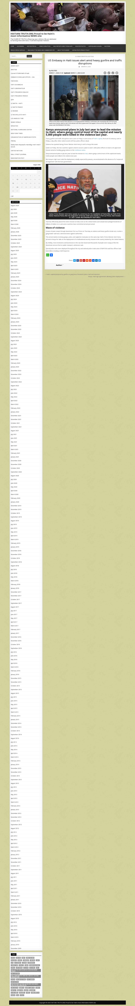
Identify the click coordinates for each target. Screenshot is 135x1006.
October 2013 (15, 776)
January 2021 (15, 457)
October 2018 (15, 558)
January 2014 (15, 764)
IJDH (12, 99)
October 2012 (15, 821)
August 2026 (15, 205)
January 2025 (15, 277)
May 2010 (14, 930)
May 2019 (14, 532)
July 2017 (14, 611)
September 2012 (16, 824)
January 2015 (15, 719)
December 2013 (16, 768)
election (26, 968)
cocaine (24, 963)
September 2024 (16, 292)
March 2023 (14, 359)
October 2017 (15, 599)
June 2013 (14, 791)
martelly (13, 990)
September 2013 (16, 779)
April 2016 (14, 663)
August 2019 (15, 521)
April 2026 (14, 220)
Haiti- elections (15, 973)
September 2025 (16, 247)
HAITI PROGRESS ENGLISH (19, 92)
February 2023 (15, 363)
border (20, 960)
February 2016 (15, 671)
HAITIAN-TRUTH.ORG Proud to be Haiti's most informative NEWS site (32, 34)
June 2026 (14, 213)
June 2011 (14, 881)
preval (28, 993)
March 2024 (14, 314)
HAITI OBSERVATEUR (18, 88)
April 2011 (14, 888)
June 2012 (14, 836)
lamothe (22, 988)
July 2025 (14, 254)
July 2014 (14, 742)
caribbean (25, 960)
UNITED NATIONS (16, 150)
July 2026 (14, 209)
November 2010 (16, 907)
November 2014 (16, 727)
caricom (32, 960)
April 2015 (14, 708)
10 (17, 179)
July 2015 (14, 697)
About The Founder (63, 50)
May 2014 (14, 749)
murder (26, 990)
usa (17, 995)
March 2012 (14, 847)
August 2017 (15, 607)
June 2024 (14, 303)
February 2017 (15, 629)
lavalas (38, 988)
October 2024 (15, 288)
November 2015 (16, 682)
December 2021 (16, 415)
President (22, 993)
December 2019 (16, 506)
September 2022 (16, 382)
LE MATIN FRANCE (17, 107)
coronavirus (31, 963)
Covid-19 (21, 965)
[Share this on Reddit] (87, 260)
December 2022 (16, 370)
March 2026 (14, 224)
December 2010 (16, 903)
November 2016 (16, 641)
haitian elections (21, 979)
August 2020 (15, 476)
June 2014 (14, 746)
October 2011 (15, 866)
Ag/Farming (20, 46)
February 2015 (15, 716)
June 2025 (14, 258)
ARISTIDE (14, 69)
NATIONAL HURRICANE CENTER (21, 129)
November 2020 (16, 464)
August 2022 (15, 385)
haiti (37, 968)
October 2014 (15, 731)
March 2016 (14, 667)
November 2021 (16, 419)
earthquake (19, 968)
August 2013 (15, 783)
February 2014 (15, 761)
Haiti (86, 153)
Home (12, 46)
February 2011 (15, 896)
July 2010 (14, 922)
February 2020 (15, 498)
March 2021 (14, 449)
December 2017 (16, 592)
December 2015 (16, 678)
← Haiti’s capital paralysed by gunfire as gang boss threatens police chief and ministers (72, 274)
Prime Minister (35, 993)
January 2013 (15, 809)
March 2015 (14, 712)
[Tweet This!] (74, 260)
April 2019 (14, 536)
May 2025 (14, 262)
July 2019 (14, 524)
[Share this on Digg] (93, 260)
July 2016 (14, 652)
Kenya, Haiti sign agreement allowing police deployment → (106, 276)
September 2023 (16, 337)
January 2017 (15, 633)
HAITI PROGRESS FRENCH (19, 96)
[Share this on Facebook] (77, 260)
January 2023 (15, 367)
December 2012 (16, 813)
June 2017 (14, 614)
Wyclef (22, 995)
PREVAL (13, 141)
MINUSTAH (14, 126)
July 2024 (14, 299)
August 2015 (15, 693)
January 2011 (15, 899)
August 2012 (15, 828)
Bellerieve (13, 960)
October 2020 (15, 468)
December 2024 (16, 280)
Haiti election (14, 982)
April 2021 (14, 445)
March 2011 (14, 892)
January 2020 (15, 502)
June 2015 (14, 701)
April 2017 (14, 622)
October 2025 (15, 243)
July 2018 (14, 569)
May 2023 (14, 352)
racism (13, 995)
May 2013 (14, 794)
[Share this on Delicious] (99, 260)
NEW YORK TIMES (17, 133)
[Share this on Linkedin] (96, 260)
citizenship (18, 963)
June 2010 (14, 926)
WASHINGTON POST (17, 158)
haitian (13, 979)
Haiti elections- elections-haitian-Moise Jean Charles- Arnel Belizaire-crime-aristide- (24, 984)
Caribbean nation (80, 150)
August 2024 (15, 295)
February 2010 (15, 941)
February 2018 (15, 584)
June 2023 (14, 348)
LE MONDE (14, 111)
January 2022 (15, 412)
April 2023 (14, 355)
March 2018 (14, 581)
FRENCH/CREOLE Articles (18, 50)
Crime (26, 965)
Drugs (13, 968)
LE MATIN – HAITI (16, 103)
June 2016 (14, 656)
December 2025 (16, 235)
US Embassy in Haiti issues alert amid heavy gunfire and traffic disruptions (85, 62)
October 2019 (15, 513)
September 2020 (16, 472)
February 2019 (15, 543)
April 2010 (14, 933)
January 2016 (15, 674)
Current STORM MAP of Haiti (20, 73)
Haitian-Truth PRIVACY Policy (81, 50)
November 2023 (16, 329)
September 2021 (16, 427)
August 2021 (15, 430)
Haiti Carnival (30, 979)
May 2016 (14, 659)
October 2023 (15, 333)
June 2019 (14, 528)
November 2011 (16, 862)
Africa (12, 958)
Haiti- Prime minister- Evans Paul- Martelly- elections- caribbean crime (25, 976)
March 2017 (14, 626)
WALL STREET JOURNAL (18, 154)
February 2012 (15, 851)
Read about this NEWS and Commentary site (41, 50)
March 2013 (14, 802)
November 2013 (16, 772)
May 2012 (14, 839)
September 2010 (16, 914)
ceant (37, 960)
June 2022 (14, 393)
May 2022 (14, 397)
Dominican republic (34, 965)
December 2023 (16, 325)
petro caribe (14, 993)
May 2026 (14, 217)
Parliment (32, 990)
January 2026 (15, 232)
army (23, 958)
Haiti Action (14, 81)
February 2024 (15, 318)
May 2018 (14, 577)
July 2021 (14, 434)
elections (32, 968)
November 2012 (16, 817)
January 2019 (15, 547)
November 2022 (16, 374)
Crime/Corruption (44, 46)
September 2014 (16, 734)
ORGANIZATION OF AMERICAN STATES (23, 137)
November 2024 (16, 284)
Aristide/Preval (31, 46)
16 (13, 183)
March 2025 (14, 269)
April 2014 (14, 753)
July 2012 (14, 832)
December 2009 (16, 948)
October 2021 (15, 423)
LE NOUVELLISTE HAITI (18, 114)
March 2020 (14, 494)
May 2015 (14, 704)
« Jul (12, 196)
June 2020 (14, 483)
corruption (14, 965)
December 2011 (16, 858)
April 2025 (14, 265)
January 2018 (15, 588)
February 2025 (15, 273)
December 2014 (16, 723)
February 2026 (15, 228)
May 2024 (14, 307)
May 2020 (14, 487)
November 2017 (16, 596)
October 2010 (15, 911)
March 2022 (14, 404)
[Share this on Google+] (81, 260)
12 (26, 179)
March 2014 (14, 757)
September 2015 (16, 689)
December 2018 (16, 551)
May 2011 (14, 884)
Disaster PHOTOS (80, 46)
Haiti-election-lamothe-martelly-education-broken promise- (24, 970)
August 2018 (15, 566)
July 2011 (14, 877)
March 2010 (14, 937)
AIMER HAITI (15, 66)
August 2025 (15, 250)
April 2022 (14, 400)
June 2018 (14, 573)
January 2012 (15, 854)
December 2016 (16, 637)
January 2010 (15, 945)
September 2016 (16, 648)
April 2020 (14, 491)
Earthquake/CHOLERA (95, 46)
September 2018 (16, 562)
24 (17, 187)
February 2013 (15, 806)
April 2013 (14, 798)
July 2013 (14, 787)
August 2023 (15, 340)
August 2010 (15, 918)
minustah (20, 990)
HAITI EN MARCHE (17, 84)
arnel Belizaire (30, 958)
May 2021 (14, 442)
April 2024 (14, 310)
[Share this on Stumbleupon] (90, 260)
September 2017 (16, 603)
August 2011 (15, 873)
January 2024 (15, 322)
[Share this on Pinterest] (84, 260)
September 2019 (16, 517)
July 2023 (14, 344)
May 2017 (14, 618)
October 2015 (15, 686)
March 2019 (14, 539)
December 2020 (16, 460)
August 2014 (15, 738)
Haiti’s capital (98, 138)
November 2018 (16, 554)
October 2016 (15, 644)
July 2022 (14, 389)
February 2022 (15, 408)
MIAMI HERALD (16, 122)
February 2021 (15, 453)
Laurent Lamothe (30, 988)
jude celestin (14, 988)
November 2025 (16, 239)
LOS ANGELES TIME (17, 118)
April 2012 (14, 843)
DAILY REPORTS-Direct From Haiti (62, 46)
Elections (107, 46)
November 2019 (16, 509)
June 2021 (14, 438)
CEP (12, 963)
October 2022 (15, 378)
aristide (18, 958)
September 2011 (16, 869)
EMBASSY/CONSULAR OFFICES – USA (22, 77)
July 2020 (14, 479)
